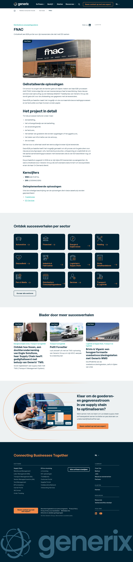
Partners (98, 479)
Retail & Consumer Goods (27, 10)
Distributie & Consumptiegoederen (52, 283)
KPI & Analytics (19, 485)
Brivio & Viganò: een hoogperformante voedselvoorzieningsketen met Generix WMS (101, 354)
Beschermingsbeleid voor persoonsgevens (54, 509)
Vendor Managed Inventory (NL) (24, 479)
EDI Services (29, 200)
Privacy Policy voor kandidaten (50, 511)
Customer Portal (46, 479)
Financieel (47, 245)
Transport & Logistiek (102, 283)
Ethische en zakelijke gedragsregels (52, 513)
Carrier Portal (18, 488)
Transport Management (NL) (23, 476)
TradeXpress (30, 197)
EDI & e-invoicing (46, 468)
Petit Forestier (58, 347)
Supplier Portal (46, 482)
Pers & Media (21, 282)
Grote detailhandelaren (104, 264)
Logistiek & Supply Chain (75, 264)
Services (73, 282)
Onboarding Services (48, 488)
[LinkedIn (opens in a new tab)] (90, 25)
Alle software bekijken (79, 469)
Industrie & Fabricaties (48, 264)
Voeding (100, 245)
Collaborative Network (48, 485)
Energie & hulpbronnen (75, 246)
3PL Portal (17, 490)
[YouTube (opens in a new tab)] (100, 513)
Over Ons (98, 468)
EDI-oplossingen (46, 474)
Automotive (21, 245)
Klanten (60, 4)
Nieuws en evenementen (103, 476)
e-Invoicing (44, 471)
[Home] (15, 10)
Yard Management (20, 482)
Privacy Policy (73, 509)
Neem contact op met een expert (98, 4)
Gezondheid (21, 263)
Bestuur (97, 471)
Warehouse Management (22, 471)
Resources (98, 500)
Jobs (96, 474)
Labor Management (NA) (22, 474)
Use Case (42, 10)
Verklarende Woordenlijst (103, 503)
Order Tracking (19, 493)
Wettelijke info (65, 511)
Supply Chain (18, 468)
